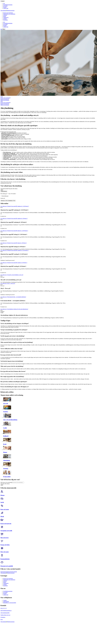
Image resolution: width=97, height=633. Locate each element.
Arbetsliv (5, 580)
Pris (14, 200)
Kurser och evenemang (5, 97)
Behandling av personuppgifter (9, 602)
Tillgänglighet (6, 601)
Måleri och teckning (5, 100)
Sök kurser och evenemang (6, 482)
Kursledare (5, 585)
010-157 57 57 (4, 608)
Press (2, 619)
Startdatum (10, 200)
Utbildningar (5, 583)
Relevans (3, 200)
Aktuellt (5, 584)
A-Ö (6, 200)
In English (5, 592)
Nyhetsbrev (3, 617)
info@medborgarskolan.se (6, 610)
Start (1, 96)
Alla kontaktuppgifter (5, 612)
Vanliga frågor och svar (5, 615)
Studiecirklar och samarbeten (9, 579)
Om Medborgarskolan (7, 591)
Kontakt (5, 593)
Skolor (4, 582)
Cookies (2, 1)
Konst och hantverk (5, 99)
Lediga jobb (5, 594)
